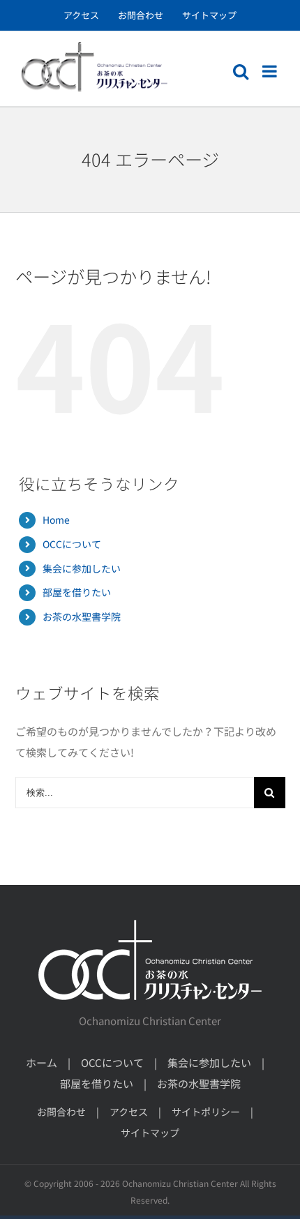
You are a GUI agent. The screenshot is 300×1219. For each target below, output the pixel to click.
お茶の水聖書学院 (82, 616)
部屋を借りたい (77, 592)
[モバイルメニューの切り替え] (270, 71)
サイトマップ (150, 1133)
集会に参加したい (82, 568)
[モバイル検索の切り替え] (240, 71)
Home (56, 520)
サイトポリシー (206, 1112)
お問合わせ (61, 1112)
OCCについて (72, 544)
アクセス (129, 1112)
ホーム (41, 1062)
